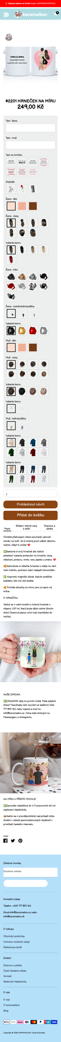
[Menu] (6, 14)
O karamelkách (11, 1005)
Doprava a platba (49, 527)
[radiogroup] (30, 167)
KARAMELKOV (25, 1033)
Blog (5, 1010)
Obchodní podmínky (14, 936)
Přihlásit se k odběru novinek (25, 883)
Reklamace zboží (12, 947)
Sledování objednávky (14, 981)
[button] (30, 121)
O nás (6, 999)
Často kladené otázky (14, 970)
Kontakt (7, 976)
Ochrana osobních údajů (16, 941)
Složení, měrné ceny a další (26, 527)
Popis (7, 528)
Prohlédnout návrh (30, 504)
